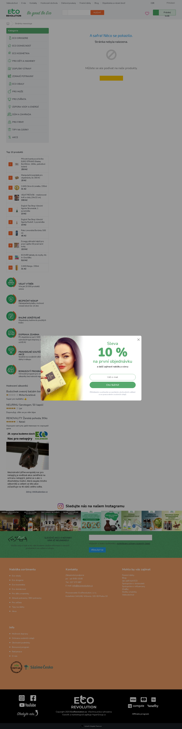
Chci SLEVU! (112, 385)
